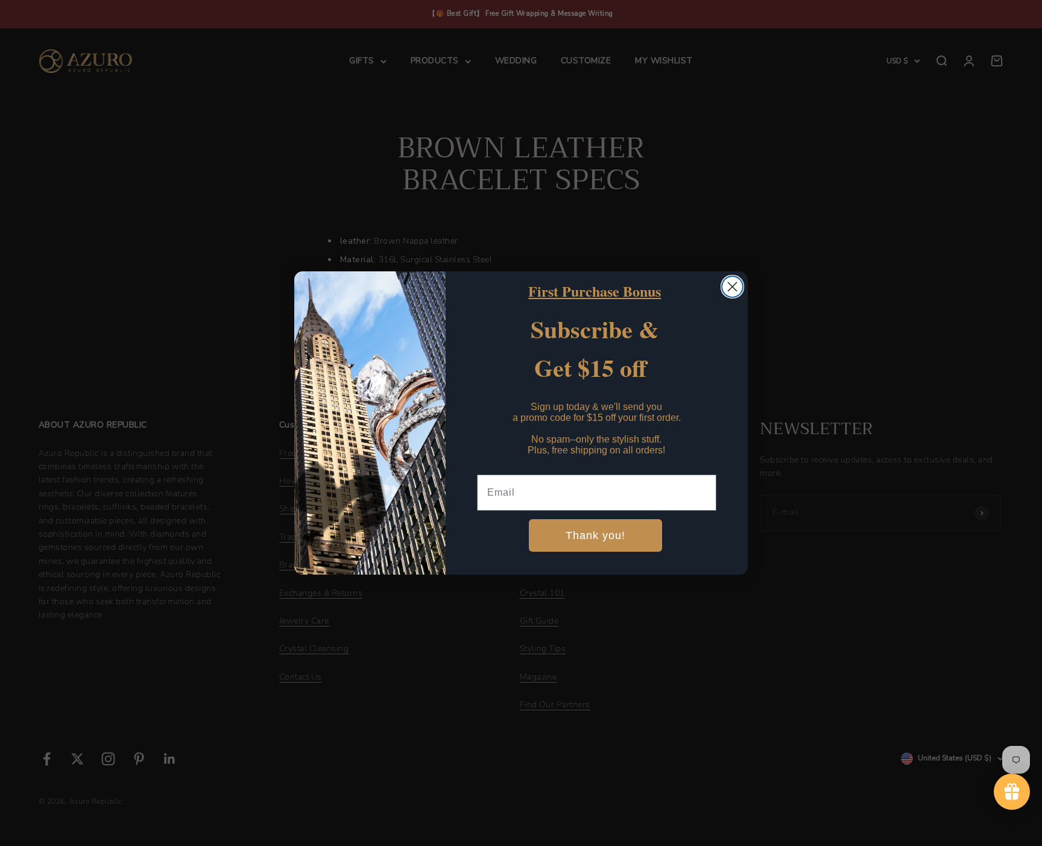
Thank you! (595, 535)
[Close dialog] (732, 286)
